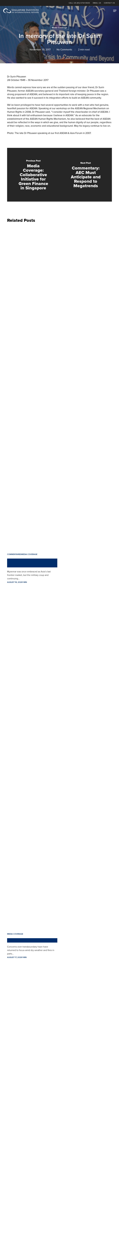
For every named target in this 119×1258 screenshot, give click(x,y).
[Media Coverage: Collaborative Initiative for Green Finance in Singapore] (33, 175)
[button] (114, 10)
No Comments (64, 49)
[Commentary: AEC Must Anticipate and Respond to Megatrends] (85, 175)
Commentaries (14, 554)
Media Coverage (59, 27)
